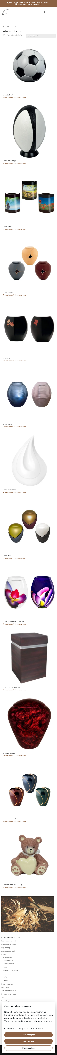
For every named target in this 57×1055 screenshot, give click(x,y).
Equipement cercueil (8, 941)
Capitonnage (6, 948)
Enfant (5, 980)
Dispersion (7, 974)
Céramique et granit (10, 970)
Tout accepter (28, 1035)
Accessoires (7, 957)
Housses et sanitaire (8, 994)
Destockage (5, 1001)
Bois (5, 967)
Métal (5, 977)
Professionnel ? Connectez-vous (14, 97)
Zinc (2, 997)
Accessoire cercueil (8, 951)
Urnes (11, 27)
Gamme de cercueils (8, 944)
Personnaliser (28, 1048)
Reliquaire (5, 987)
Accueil (5, 27)
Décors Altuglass (7, 984)
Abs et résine (8, 960)
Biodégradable (8, 964)
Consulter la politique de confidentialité (23, 1028)
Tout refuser (28, 1041)
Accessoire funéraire (8, 991)
